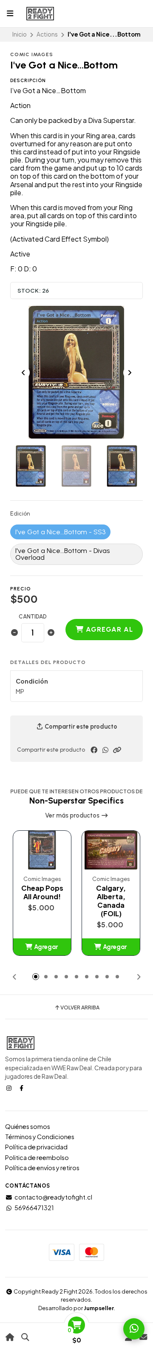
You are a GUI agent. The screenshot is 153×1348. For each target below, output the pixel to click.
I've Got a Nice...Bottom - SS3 (60, 532)
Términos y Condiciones (39, 1137)
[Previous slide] (23, 372)
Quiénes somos (27, 1126)
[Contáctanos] (143, 1337)
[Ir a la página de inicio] (10, 1337)
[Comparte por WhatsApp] (105, 750)
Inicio (19, 34)
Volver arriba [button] (79, 1007)
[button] (117, 750)
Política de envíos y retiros (42, 1168)
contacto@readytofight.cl (53, 1197)
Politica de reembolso (37, 1157)
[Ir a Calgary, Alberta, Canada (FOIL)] (111, 850)
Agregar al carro (108, 632)
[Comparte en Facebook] (94, 750)
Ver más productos (73, 815)
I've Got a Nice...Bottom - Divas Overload (62, 554)
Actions (47, 34)
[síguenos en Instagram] (9, 1088)
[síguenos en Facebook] (22, 1088)
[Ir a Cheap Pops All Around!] (42, 850)
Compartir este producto (80, 726)
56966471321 (34, 1208)
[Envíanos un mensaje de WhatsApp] (133, 1328)
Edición (20, 514)
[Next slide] (129, 372)
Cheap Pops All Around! (42, 892)
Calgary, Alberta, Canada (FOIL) (111, 901)
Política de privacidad (36, 1147)
